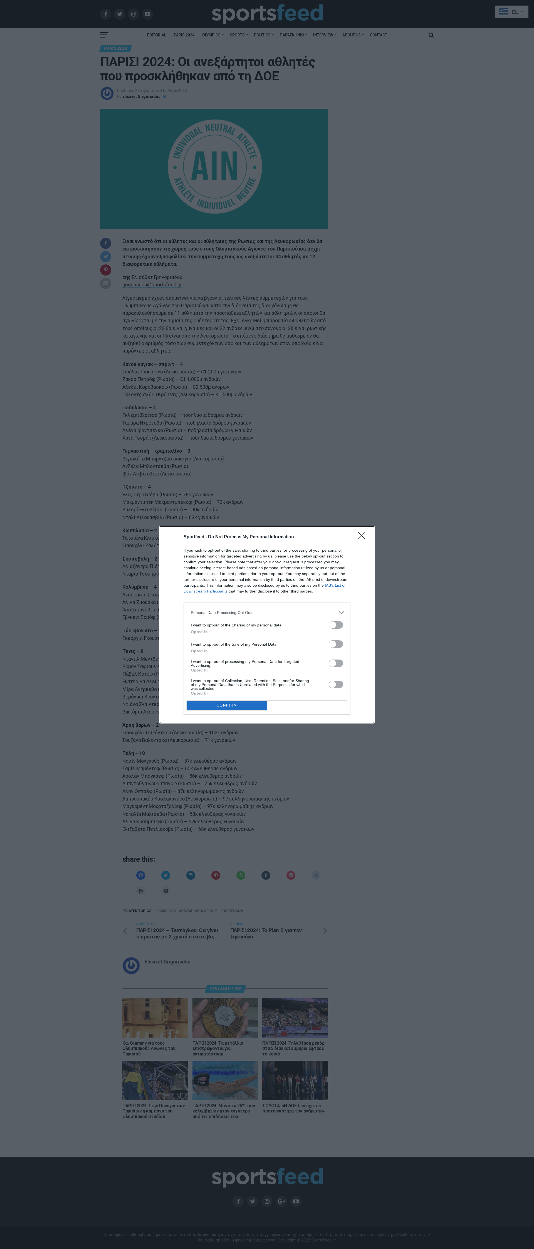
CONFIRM (227, 705)
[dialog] (267, 624)
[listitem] (267, 613)
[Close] (363, 537)
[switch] (336, 625)
